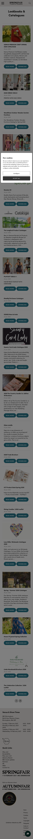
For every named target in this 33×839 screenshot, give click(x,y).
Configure (16, 173)
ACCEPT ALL (16, 178)
